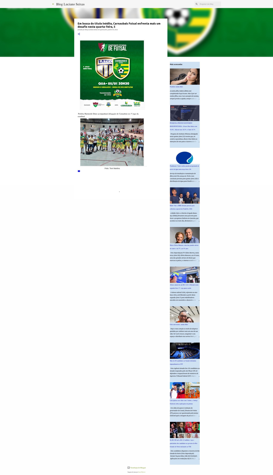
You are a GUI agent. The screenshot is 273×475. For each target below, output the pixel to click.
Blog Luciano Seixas (70, 4)
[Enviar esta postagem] (79, 172)
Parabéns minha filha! (176, 87)
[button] (79, 34)
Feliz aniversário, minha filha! (179, 324)
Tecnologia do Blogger (138, 467)
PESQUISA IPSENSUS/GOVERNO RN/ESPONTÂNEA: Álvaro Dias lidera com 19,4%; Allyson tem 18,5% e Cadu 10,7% (183, 126)
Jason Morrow (141, 472)
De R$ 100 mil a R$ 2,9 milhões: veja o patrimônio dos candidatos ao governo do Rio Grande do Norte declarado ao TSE (183, 443)
